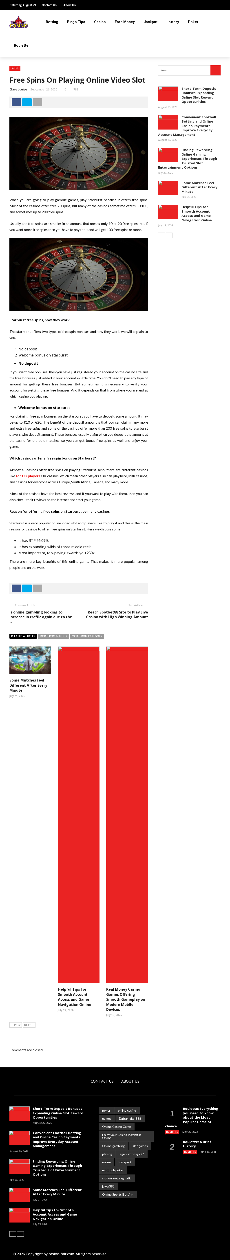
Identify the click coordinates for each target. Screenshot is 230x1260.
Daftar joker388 (130, 1118)
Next (27, 1025)
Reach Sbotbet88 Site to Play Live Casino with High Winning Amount (117, 614)
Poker (193, 22)
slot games (140, 1146)
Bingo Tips (76, 22)
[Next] (169, 235)
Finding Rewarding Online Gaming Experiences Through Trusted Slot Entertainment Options (187, 158)
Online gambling (113, 1146)
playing (107, 1154)
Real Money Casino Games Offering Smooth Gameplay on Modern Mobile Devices (125, 999)
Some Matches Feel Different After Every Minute (28, 685)
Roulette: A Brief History (197, 1143)
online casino (127, 1110)
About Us (69, 5)
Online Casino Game (116, 1126)
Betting (52, 22)
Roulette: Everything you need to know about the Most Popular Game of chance (191, 1117)
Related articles (23, 636)
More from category (87, 636)
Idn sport (124, 1162)
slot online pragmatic (116, 1178)
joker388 (108, 1186)
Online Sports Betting (117, 1194)
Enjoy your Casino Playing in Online (121, 1136)
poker (106, 1110)
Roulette (21, 45)
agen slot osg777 (132, 1154)
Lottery (172, 22)
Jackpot (150, 22)
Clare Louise (18, 89)
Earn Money (125, 22)
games (106, 1118)
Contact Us (49, 5)
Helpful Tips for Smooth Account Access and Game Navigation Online (74, 997)
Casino (100, 22)
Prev (17, 1025)
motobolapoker (113, 1170)
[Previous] (161, 235)
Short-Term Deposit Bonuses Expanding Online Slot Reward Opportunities (198, 95)
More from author (53, 636)
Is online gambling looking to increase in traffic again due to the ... (40, 617)
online (106, 1162)
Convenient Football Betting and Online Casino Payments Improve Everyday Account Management (187, 126)
